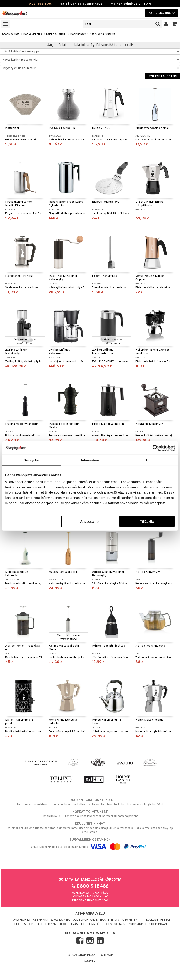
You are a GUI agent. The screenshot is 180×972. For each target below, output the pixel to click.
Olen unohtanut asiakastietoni (96, 920)
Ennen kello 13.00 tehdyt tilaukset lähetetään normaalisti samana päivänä (90, 814)
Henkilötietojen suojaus (106, 924)
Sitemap (107, 955)
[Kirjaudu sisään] (166, 24)
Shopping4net (10, 34)
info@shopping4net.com (90, 901)
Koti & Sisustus (32, 34)
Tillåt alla (147, 521)
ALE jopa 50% (40, 4)
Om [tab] (148, 460)
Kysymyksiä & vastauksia (51, 920)
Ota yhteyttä (132, 920)
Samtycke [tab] (31, 460)
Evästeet (78, 924)
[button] (174, 24)
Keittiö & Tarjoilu (56, 34)
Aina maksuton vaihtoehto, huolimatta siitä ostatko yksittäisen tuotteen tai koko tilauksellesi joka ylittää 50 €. (90, 802)
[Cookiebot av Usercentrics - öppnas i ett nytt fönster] (156, 448)
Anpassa (87, 521)
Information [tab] (90, 460)
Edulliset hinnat (158, 920)
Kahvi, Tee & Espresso (102, 34)
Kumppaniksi (137, 924)
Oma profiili (21, 920)
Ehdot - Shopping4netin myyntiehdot (40, 924)
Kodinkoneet (78, 34)
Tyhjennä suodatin (162, 76)
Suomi (89, 961)
